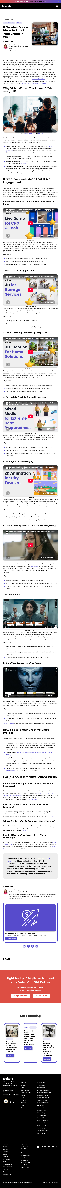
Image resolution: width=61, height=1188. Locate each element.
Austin (5, 1146)
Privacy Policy (53, 1182)
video (50, 146)
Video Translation (42, 1120)
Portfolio (50, 816)
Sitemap (45, 1182)
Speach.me (9, 151)
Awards (23, 1103)
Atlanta (5, 1144)
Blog (24, 830)
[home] (7, 6)
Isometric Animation (43, 1103)
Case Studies (25, 1090)
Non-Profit (24, 1165)
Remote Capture (42, 1125)
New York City (7, 1164)
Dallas (5, 1154)
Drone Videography (43, 1098)
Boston (5, 1149)
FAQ (22, 1105)
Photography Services (44, 1093)
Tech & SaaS (25, 1167)
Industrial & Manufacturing (25, 1161)
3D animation (10, 724)
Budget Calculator (20, 996)
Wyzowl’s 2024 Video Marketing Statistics (34, 83)
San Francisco (7, 1167)
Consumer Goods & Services (27, 1152)
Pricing (23, 1088)
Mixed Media (40, 1108)
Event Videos (41, 1133)
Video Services (32, 799)
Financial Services (26, 1155)
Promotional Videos (43, 1123)
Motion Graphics (42, 1110)
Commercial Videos (43, 1090)
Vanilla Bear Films (29, 133)
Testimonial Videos (43, 1131)
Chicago (5, 1152)
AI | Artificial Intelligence (24, 1147)
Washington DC (8, 1174)
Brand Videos (41, 1088)
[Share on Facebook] (32, 946)
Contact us (24, 1108)
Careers (23, 1100)
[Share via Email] (28, 946)
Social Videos (41, 1128)
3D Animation (41, 1085)
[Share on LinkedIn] (24, 946)
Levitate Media (10, 770)
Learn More (10, 1055)
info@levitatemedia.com (11, 1094)
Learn (23, 1098)
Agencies (24, 1144)
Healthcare (24, 1158)
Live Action (40, 1105)
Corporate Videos (42, 1095)
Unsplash (40, 133)
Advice (19, 23)
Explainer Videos (42, 1100)
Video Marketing (9, 23)
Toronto (5, 1172)
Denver (5, 1157)
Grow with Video (26, 1093)
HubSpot (23, 163)
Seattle (5, 1169)
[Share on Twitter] (36, 946)
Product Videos (41, 1115)
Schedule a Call (41, 996)
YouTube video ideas (38, 79)
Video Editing (41, 1113)
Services (23, 1085)
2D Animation (41, 1082)
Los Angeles (6, 1159)
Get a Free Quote (11, 938)
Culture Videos (41, 1118)
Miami (5, 1162)
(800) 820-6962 (8, 1091)
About (23, 1095)
